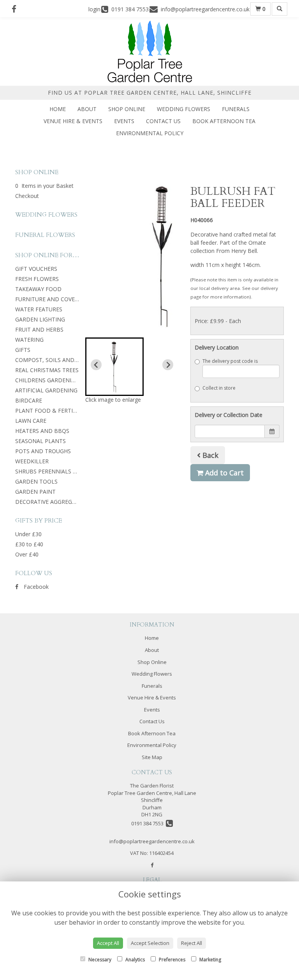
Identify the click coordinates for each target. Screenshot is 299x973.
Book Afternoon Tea (223, 121)
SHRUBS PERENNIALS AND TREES (59, 471)
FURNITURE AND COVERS (48, 299)
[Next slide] (167, 364)
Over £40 (27, 554)
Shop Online (126, 109)
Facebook (35, 586)
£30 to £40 (29, 544)
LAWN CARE (30, 420)
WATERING (29, 339)
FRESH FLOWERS (37, 279)
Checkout (27, 196)
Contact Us (163, 121)
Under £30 (28, 534)
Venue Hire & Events (73, 121)
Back (209, 455)
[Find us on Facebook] (16, 9)
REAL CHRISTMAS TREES (47, 370)
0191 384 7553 (148, 823)
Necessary (99, 959)
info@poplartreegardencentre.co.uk (152, 841)
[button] (114, 366)
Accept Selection (150, 943)
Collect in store (219, 388)
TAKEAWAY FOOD (38, 289)
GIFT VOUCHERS (36, 268)
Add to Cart (223, 472)
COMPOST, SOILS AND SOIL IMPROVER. (66, 360)
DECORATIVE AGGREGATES (50, 501)
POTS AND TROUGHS (43, 451)
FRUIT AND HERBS (39, 329)
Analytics (134, 959)
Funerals (236, 109)
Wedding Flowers (183, 109)
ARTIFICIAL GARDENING (46, 390)
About (87, 109)
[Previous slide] (96, 364)
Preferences (171, 959)
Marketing (209, 959)
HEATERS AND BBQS (42, 430)
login (94, 9)
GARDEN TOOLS (36, 481)
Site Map (152, 757)
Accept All (108, 943)
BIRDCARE (28, 400)
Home (57, 109)
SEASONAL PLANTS (40, 441)
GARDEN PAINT (35, 491)
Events (124, 121)
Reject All (191, 943)
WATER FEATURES (38, 309)
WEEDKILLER (32, 461)
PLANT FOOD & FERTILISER (51, 410)
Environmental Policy (149, 133)
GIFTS (22, 349)
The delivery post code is (230, 361)
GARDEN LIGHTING (40, 319)
